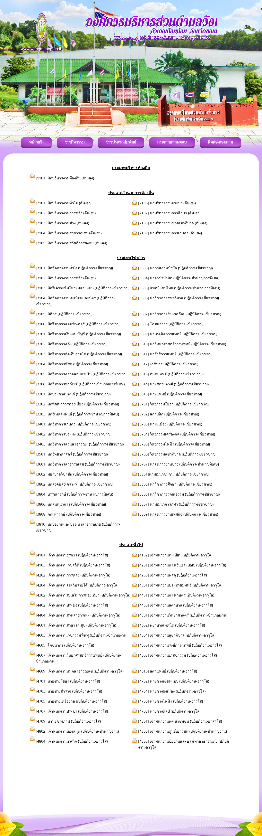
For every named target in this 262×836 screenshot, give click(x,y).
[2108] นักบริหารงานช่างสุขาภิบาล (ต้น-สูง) (172, 222)
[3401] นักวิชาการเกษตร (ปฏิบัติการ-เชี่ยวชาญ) (73, 424)
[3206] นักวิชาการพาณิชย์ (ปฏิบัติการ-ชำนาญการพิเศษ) (80, 384)
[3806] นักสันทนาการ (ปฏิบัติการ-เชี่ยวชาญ (70, 504)
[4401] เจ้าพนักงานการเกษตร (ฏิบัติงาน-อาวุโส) (176, 595)
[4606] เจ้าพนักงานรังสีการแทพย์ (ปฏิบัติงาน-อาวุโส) (180, 645)
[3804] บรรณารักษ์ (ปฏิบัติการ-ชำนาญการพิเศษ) (74, 494)
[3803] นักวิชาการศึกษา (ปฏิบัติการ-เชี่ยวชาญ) (175, 484)
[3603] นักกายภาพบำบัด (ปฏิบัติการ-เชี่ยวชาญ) (175, 267)
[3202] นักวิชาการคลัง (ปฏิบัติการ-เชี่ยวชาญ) (71, 343)
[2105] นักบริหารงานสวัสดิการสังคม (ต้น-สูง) (71, 243)
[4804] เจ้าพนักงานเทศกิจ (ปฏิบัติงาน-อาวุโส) (72, 741)
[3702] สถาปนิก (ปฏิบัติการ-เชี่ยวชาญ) (168, 414)
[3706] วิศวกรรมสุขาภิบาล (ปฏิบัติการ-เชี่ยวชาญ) (177, 454)
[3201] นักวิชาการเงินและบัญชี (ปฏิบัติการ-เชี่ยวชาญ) (78, 333)
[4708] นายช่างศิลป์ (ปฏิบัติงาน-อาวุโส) (169, 711)
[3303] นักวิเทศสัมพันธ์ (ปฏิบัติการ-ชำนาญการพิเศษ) (77, 414)
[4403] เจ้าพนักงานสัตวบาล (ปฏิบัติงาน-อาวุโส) (175, 605)
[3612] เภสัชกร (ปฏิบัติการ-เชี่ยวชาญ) (168, 363)
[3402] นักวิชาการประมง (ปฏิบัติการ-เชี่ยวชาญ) (73, 434)
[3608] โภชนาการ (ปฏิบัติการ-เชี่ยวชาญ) (170, 323)
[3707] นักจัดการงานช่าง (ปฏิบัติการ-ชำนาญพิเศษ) (178, 464)
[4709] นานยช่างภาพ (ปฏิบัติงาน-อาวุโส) (68, 721)
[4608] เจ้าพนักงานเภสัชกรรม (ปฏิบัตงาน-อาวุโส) (177, 655)
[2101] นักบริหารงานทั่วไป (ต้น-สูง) (63, 202)
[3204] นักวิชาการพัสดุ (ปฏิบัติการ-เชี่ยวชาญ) (72, 363)
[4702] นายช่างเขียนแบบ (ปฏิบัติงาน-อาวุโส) (173, 681)
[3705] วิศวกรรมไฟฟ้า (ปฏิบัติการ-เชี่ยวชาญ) (174, 444)
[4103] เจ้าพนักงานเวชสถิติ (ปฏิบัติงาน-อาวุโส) (73, 565)
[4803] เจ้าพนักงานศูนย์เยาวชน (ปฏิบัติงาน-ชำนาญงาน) (182, 731)
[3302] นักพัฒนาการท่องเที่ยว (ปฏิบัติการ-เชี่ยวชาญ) (77, 404)
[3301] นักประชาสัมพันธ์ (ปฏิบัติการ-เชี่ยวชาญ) (73, 394)
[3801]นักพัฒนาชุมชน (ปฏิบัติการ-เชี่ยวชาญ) (173, 474)
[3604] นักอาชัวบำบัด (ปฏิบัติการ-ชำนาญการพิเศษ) (178, 277)
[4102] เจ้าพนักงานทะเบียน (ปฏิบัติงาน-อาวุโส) (175, 555)
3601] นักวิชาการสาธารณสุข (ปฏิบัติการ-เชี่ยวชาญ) (78, 464)
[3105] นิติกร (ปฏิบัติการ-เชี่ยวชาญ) (64, 313)
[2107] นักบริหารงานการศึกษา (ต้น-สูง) (169, 212)
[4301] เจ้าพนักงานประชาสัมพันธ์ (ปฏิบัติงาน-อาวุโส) (180, 585)
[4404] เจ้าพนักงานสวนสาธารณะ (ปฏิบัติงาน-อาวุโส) (78, 615)
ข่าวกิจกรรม (75, 141)
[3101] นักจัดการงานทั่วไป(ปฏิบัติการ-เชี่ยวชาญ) (74, 267)
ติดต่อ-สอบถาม (220, 141)
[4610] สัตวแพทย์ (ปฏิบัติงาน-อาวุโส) (167, 671)
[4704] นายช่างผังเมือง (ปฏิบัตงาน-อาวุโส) (172, 691)
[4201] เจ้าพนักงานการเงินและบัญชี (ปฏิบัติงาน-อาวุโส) (182, 565)
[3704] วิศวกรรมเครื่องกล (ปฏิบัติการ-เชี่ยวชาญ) (176, 434)
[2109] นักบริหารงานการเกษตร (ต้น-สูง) (170, 233)
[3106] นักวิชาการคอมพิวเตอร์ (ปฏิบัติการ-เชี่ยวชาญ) (78, 323)
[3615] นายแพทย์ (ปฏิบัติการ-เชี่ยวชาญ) (170, 394)
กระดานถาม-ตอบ (172, 141)
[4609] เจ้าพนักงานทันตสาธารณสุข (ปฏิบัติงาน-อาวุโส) (79, 671)
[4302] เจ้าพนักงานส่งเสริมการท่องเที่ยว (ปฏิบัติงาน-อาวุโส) (83, 595)
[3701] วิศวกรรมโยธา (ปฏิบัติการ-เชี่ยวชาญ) (173, 404)
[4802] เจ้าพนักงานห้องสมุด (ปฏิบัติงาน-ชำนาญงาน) (77, 731)
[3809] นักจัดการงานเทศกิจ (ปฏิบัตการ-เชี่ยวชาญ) (178, 514)
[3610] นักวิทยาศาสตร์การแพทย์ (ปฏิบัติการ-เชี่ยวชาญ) (182, 343)
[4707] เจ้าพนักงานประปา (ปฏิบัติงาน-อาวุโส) (72, 711)
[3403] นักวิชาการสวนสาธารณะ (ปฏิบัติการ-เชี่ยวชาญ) (81, 444)
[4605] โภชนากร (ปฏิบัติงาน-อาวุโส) (65, 645)
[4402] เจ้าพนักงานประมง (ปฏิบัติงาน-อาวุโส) (72, 605)
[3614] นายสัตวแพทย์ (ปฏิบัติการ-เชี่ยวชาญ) (173, 384)
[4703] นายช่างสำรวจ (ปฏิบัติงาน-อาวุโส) (69, 691)
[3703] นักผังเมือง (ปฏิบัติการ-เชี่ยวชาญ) (170, 424)
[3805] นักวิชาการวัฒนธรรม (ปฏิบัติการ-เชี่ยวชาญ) (179, 494)
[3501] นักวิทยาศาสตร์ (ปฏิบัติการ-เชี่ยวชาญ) (72, 454)
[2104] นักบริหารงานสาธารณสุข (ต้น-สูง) (69, 233)
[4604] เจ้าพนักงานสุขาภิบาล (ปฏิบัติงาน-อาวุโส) (176, 635)
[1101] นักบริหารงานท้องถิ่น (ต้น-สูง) (65, 178)
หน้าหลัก (36, 141)
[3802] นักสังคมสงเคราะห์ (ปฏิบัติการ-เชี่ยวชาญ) (74, 484)
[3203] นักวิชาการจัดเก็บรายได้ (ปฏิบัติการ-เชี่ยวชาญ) (79, 353)
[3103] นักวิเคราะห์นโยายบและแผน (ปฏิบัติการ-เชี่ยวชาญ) (82, 287)
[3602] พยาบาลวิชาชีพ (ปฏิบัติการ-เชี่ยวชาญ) (72, 474)
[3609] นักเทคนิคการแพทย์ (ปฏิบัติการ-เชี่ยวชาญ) (177, 333)
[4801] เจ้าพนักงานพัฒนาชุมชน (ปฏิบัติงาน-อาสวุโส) (180, 721)
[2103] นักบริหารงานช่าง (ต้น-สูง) (62, 222)
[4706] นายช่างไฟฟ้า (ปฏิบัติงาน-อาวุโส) (170, 701)
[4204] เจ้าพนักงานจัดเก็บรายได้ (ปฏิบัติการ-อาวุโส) (77, 585)
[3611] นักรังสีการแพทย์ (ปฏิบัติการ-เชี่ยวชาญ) (175, 353)
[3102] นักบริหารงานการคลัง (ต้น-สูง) (66, 277)
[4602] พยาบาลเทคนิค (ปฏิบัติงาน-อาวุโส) (171, 625)
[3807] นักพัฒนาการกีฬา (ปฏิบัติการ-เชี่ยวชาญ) (175, 504)
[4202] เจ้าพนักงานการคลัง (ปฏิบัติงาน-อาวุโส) (73, 575)
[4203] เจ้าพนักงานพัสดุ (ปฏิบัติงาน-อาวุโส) (172, 575)
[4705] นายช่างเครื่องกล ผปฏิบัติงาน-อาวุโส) (71, 701)
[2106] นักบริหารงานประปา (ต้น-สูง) (167, 202)
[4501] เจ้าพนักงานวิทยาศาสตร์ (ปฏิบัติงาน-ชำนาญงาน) (182, 615)
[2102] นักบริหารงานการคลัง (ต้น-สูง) (66, 212)
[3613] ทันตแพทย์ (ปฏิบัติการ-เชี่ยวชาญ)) (170, 374)
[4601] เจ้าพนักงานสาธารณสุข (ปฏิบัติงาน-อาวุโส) (76, 625)
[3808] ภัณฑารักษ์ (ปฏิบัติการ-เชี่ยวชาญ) (68, 514)
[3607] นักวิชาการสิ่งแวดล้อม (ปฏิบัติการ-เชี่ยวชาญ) (179, 313)
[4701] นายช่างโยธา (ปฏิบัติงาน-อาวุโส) (68, 681)
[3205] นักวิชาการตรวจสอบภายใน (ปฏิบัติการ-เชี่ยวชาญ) (81, 374)
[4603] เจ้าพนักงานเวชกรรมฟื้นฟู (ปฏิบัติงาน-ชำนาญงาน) (81, 635)
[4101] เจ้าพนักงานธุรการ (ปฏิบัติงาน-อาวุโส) (72, 555)
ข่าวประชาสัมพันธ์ (121, 141)
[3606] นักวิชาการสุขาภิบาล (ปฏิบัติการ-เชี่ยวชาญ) (178, 297)
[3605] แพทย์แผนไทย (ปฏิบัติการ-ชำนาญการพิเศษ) (179, 287)
